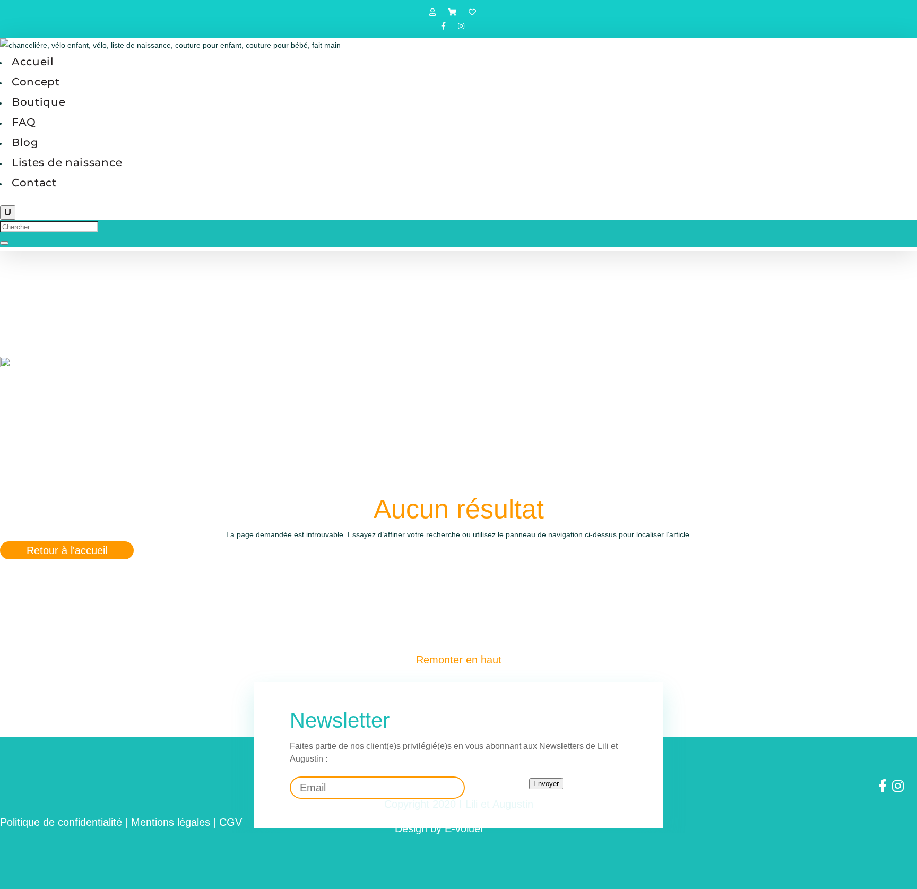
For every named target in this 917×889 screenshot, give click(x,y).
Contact (34, 182)
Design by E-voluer (439, 828)
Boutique (39, 102)
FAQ (24, 122)
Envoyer (546, 784)
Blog (25, 142)
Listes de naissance (67, 162)
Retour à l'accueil (67, 550)
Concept (36, 81)
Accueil (33, 61)
